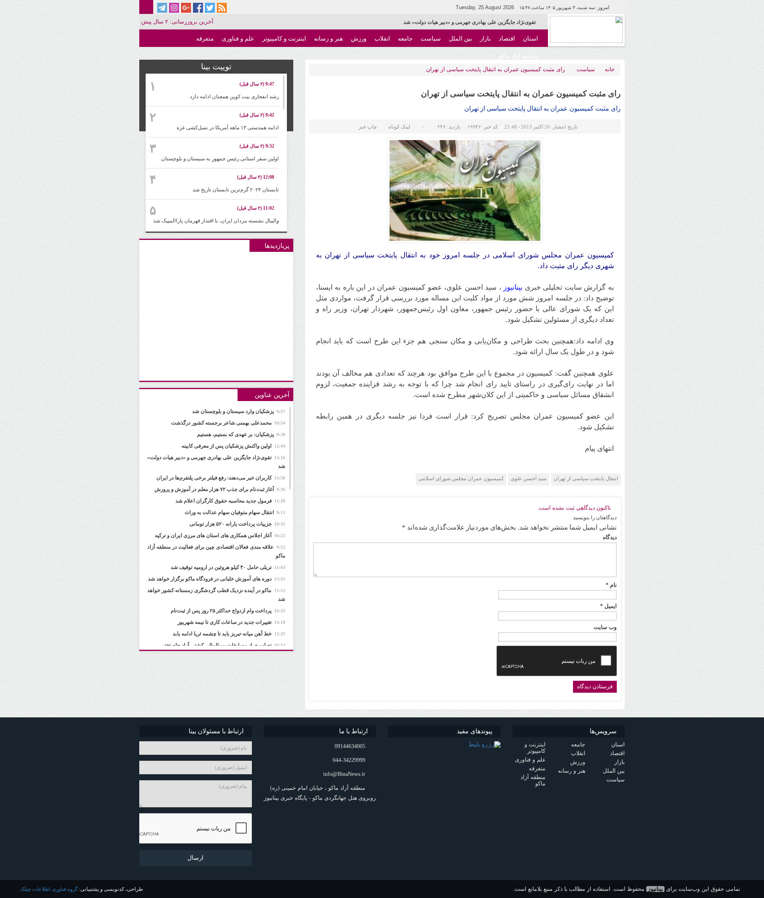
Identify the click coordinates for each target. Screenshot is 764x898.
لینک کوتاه (399, 127)
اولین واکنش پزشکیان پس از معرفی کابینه (233, 446)
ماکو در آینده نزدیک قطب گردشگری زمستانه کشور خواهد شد (216, 594)
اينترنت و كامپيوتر (284, 38)
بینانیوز (655, 889)
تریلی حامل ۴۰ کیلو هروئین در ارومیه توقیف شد (228, 567)
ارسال (195, 858)
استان (530, 38)
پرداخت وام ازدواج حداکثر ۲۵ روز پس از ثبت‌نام (228, 611)
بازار (485, 38)
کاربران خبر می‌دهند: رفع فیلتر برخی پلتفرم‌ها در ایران (220, 478)
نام (611, 585)
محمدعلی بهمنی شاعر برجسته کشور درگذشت (228, 423)
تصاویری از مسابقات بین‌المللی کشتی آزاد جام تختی (222, 645)
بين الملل (460, 38)
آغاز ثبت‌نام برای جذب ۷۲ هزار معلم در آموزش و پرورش (219, 489)
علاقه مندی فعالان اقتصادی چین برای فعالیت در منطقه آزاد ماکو (216, 551)
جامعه (405, 38)
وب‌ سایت (605, 627)
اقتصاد (507, 38)
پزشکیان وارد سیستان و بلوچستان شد (238, 411)
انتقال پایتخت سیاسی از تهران (586, 478)
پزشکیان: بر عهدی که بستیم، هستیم (241, 434)
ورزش (358, 38)
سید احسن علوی (529, 478)
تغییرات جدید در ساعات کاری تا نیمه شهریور (231, 622)
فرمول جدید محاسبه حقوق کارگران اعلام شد (230, 501)
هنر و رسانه (328, 38)
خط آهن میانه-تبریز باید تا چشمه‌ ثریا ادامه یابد (229, 634)
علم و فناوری (238, 38)
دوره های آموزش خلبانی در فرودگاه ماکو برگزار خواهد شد (216, 579)
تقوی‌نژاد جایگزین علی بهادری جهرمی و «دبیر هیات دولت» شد (469, 22)
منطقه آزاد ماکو (518, 56)
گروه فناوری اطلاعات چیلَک (49, 889)
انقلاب (382, 38)
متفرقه (205, 38)
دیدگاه (610, 537)
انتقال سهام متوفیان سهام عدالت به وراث (235, 512)
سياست (431, 38)
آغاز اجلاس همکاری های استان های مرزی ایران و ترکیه (220, 535)
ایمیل (608, 606)
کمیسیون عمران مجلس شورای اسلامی (461, 478)
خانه (610, 69)
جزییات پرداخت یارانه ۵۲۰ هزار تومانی (237, 524)
